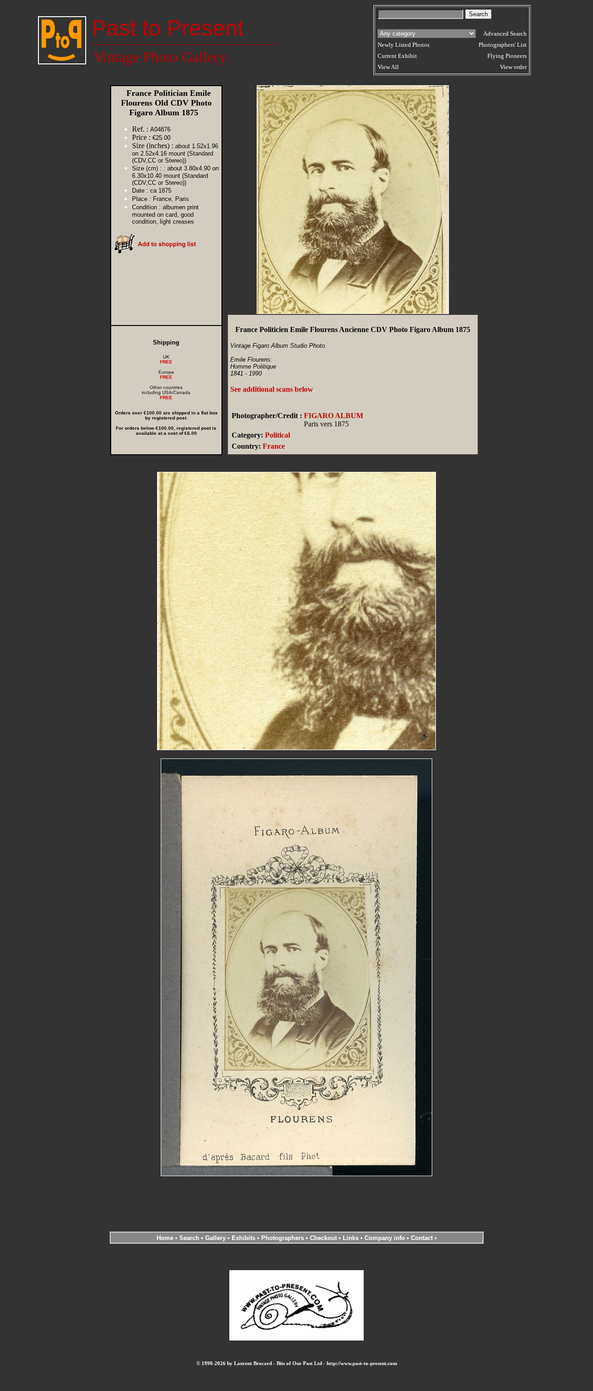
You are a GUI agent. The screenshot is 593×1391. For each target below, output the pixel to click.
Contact (422, 1237)
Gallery (215, 1237)
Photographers (282, 1237)
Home (165, 1237)
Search (189, 1237)
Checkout (323, 1237)
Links (351, 1237)
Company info (386, 1237)
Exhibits (243, 1237)
